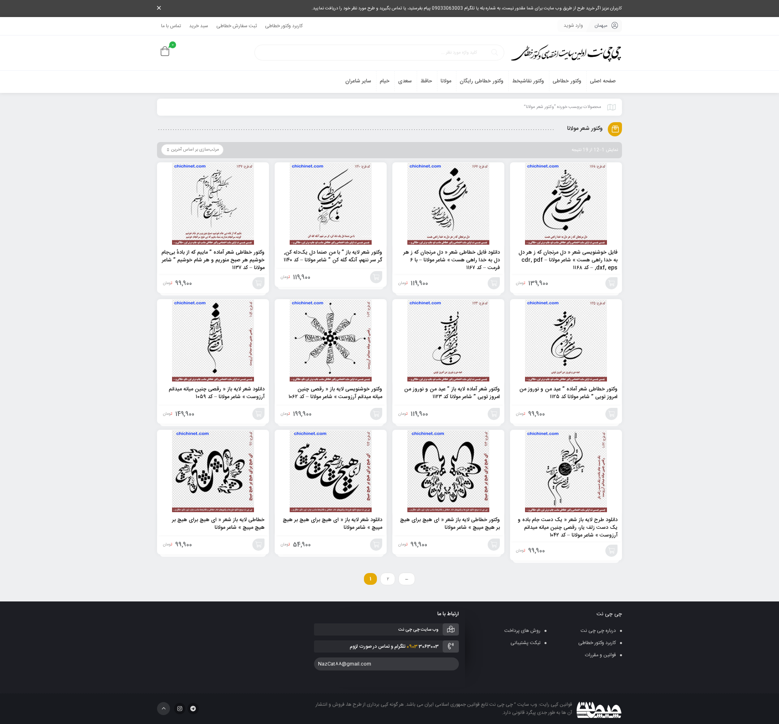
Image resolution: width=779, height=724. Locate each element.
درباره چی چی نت (598, 631)
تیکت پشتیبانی (525, 643)
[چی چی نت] (566, 53)
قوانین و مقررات (600, 655)
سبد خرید (198, 26)
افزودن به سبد (611, 283)
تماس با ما (171, 26)
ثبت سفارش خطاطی (236, 26)
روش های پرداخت (522, 631)
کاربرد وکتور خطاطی (284, 26)
